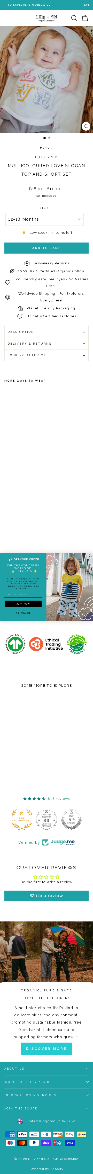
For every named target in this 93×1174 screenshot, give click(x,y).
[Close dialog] (89, 556)
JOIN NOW (23, 603)
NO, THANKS (23, 613)
